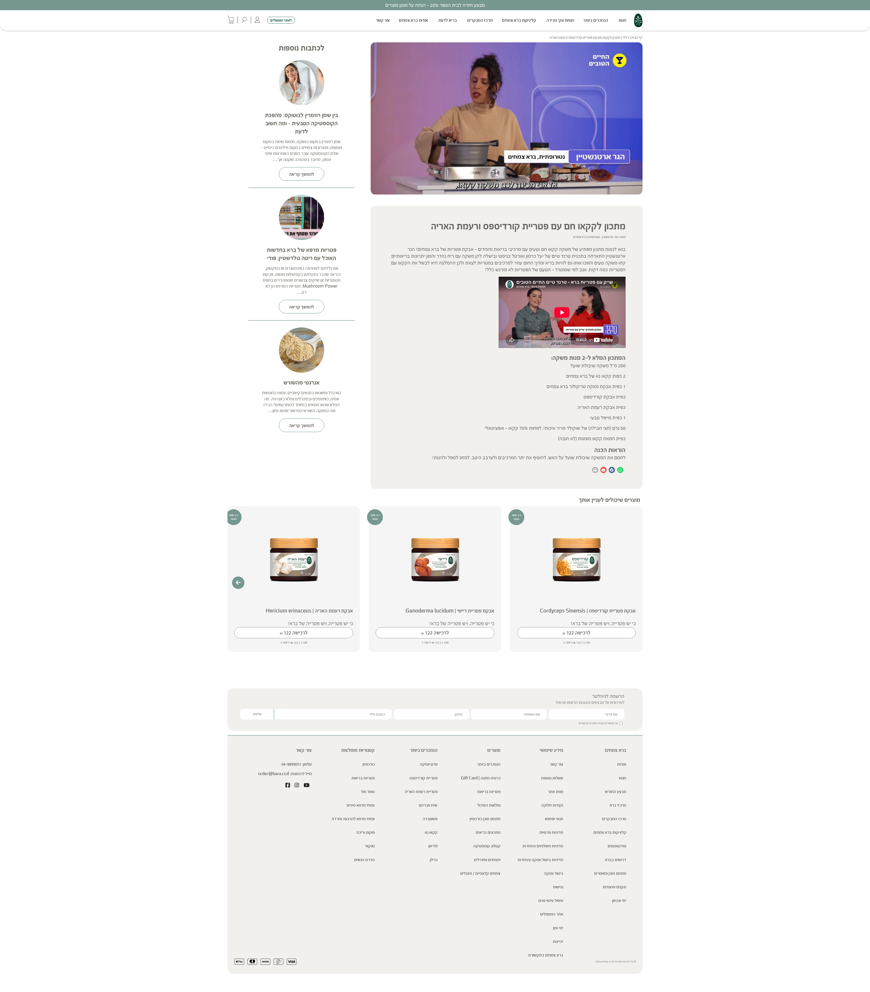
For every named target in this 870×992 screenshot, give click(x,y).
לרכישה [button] (576, 633)
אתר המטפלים (551, 914)
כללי (626, 37)
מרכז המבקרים (480, 20)
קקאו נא (431, 832)
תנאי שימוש (554, 818)
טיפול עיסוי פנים (550, 900)
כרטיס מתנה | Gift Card (480, 778)
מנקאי (370, 845)
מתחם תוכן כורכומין (485, 818)
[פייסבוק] (287, 785)
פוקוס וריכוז (365, 832)
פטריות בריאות (488, 791)
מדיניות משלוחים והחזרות (542, 845)
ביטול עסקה (553, 873)
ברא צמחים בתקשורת (545, 955)
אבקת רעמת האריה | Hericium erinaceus (309, 611)
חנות (622, 20)
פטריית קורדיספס (423, 778)
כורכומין (368, 764)
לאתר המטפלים (281, 20)
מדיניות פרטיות (551, 832)
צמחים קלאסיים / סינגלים (480, 873)
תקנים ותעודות (614, 886)
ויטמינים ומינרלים (487, 859)
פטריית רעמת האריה (421, 791)
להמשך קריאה (301, 174)
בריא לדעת (447, 20)
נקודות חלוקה (552, 805)
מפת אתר (555, 791)
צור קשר (383, 20)
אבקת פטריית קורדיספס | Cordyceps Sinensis (588, 611)
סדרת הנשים (364, 859)
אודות (621, 764)
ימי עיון (558, 927)
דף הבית (637, 37)
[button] (620, 470)
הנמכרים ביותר (595, 20)
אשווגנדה (430, 818)
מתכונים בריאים (488, 832)
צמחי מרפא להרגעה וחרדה (353, 818)
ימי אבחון (619, 900)
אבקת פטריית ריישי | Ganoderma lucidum (450, 611)
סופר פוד (368, 791)
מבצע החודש (615, 791)
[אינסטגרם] (296, 785)
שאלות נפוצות (552, 778)
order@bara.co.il (273, 773)
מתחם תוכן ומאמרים (610, 873)
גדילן (433, 859)
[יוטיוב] (306, 785)
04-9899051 (291, 764)
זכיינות (558, 941)
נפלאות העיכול (488, 805)
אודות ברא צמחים (413, 20)
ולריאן (432, 845)
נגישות (558, 886)
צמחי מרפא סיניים (361, 805)
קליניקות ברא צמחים (519, 20)
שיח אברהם (428, 805)
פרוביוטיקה (428, 764)
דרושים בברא (615, 859)
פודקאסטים (617, 845)
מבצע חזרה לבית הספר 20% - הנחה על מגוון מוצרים (435, 5)
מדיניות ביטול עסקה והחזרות (540, 859)
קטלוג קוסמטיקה (486, 845)
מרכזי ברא (618, 805)
